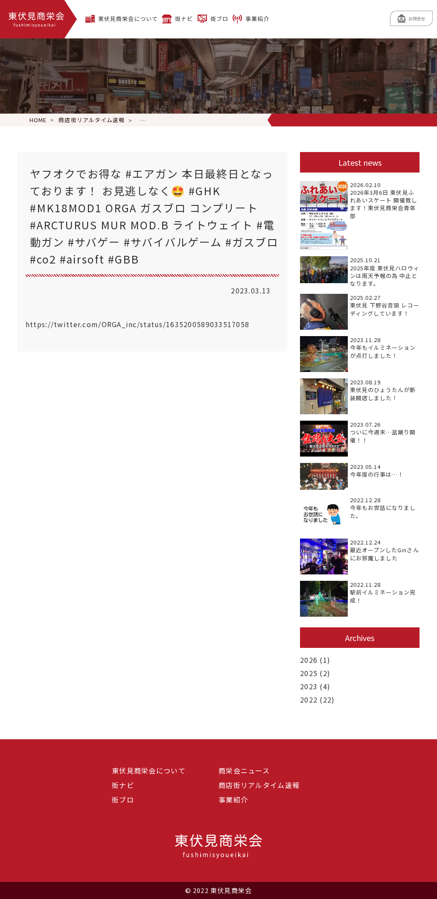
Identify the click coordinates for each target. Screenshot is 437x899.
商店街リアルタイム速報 (259, 785)
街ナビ (184, 19)
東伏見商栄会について (128, 19)
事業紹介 (257, 19)
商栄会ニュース (244, 770)
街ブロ (219, 19)
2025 (309, 673)
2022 (309, 699)
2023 (309, 686)
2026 (309, 659)
